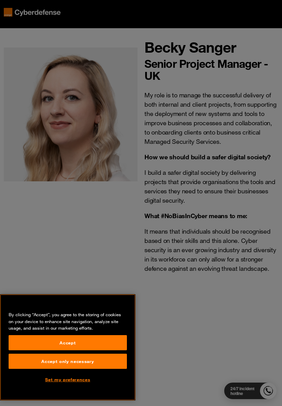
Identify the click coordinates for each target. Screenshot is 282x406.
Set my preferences (67, 379)
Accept (67, 342)
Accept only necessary (67, 361)
